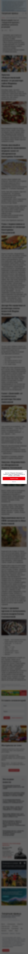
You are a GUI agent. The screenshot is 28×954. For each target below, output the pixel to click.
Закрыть (14, 481)
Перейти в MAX (14, 478)
